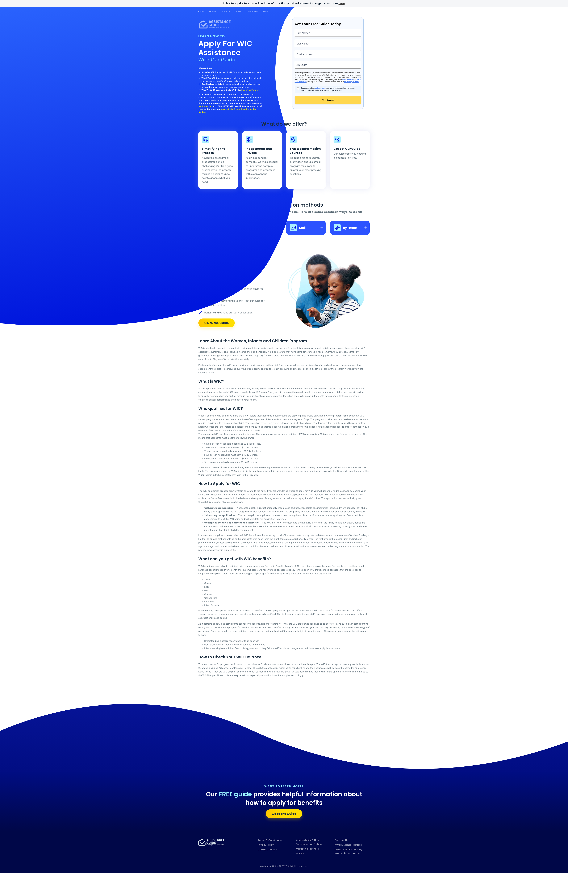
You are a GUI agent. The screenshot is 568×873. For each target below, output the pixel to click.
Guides (212, 11)
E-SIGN (300, 853)
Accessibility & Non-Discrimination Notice (309, 842)
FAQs (265, 11)
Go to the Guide (284, 814)
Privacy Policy (266, 845)
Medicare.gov (206, 106)
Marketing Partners (250, 90)
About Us (225, 11)
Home (201, 11)
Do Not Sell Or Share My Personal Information (348, 851)
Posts (238, 11)
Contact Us (252, 11)
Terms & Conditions (270, 840)
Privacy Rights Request (348, 845)
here (342, 3)
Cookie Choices (267, 849)
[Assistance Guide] (211, 842)
